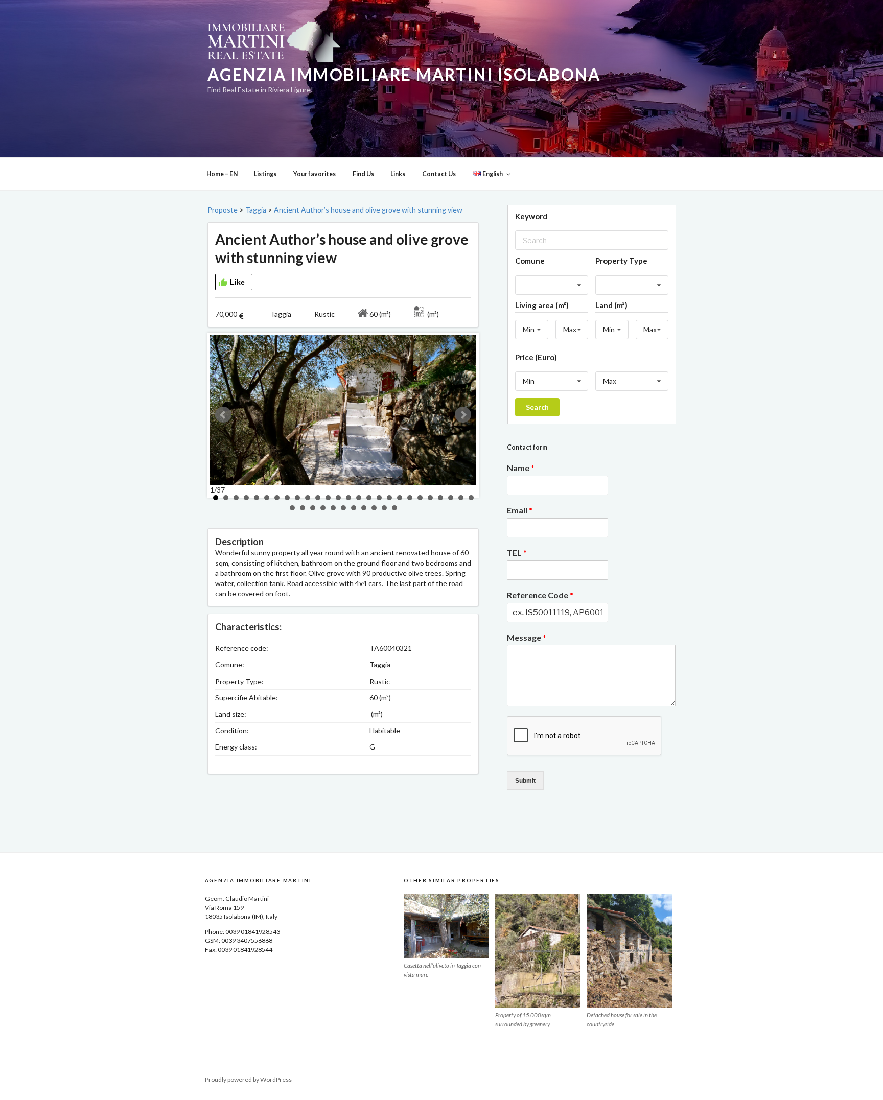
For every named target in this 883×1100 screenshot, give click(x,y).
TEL (517, 552)
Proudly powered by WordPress (248, 1079)
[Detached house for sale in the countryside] (629, 951)
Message (526, 637)
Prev (223, 415)
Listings (265, 174)
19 (399, 497)
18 (389, 497)
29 (312, 507)
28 (302, 507)
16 (368, 497)
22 (430, 497)
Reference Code (540, 595)
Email (519, 510)
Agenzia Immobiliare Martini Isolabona (403, 74)
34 (363, 507)
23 (440, 497)
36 (384, 507)
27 (292, 507)
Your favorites (314, 174)
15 (358, 497)
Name (521, 468)
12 (328, 497)
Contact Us (439, 174)
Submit (525, 780)
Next (463, 415)
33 (353, 507)
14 (348, 497)
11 (317, 497)
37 (394, 507)
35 (374, 507)
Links (397, 174)
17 (379, 497)
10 (307, 497)
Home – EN (222, 174)
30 (323, 507)
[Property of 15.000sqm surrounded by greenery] (537, 951)
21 (420, 497)
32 (343, 507)
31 (333, 507)
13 (338, 497)
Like (237, 282)
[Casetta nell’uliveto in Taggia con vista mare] (446, 926)
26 (471, 497)
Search (537, 407)
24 (450, 497)
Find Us (363, 174)
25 (460, 497)
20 (409, 497)
